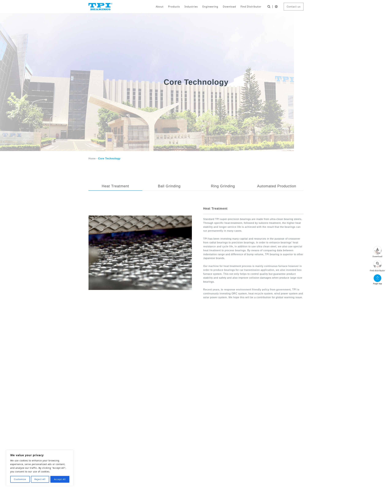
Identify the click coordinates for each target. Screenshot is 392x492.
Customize (20, 479)
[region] (40, 468)
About (160, 6)
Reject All (39, 479)
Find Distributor (251, 6)
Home (92, 158)
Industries (191, 6)
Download (229, 6)
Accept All (60, 479)
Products (174, 6)
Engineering (210, 6)
